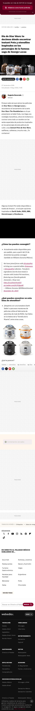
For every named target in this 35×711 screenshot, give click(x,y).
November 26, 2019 (11, 291)
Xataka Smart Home (8, 635)
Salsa (4, 585)
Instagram (17, 533)
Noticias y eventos (25, 560)
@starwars (29, 266)
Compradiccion (7, 672)
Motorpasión (22, 652)
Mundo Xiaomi (7, 638)
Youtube (12, 533)
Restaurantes (7, 564)
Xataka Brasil (6, 685)
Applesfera (5, 632)
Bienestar (5, 581)
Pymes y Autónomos (24, 669)
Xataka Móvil (6, 629)
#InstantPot (28, 263)
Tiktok (3, 537)
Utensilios (12, 364)
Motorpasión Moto (24, 655)
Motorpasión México (24, 698)
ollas (30, 364)
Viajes (20, 568)
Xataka (4, 626)
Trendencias (6, 666)
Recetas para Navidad (7, 576)
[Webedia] (8, 615)
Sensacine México (24, 688)
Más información (20, 709)
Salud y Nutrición (24, 564)
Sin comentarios (9, 79)
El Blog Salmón (23, 666)
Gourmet (5, 560)
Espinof (20, 642)
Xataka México (7, 682)
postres (23, 27)
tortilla (17, 27)
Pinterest (25, 533)
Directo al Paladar (8, 652)
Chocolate (22, 585)
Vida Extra (21, 629)
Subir (28, 614)
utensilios (22, 364)
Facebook (17, 79)
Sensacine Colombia (25, 691)
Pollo (20, 581)
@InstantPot (9, 269)
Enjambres (22, 574)
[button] (15, 95)
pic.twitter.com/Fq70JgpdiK (13, 285)
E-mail (27, 79)
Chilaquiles (19, 524)
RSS (21, 533)
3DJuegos (21, 626)
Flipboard (24, 79)
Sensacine (21, 639)
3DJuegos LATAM (23, 682)
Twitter (20, 79)
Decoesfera (6, 669)
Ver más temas (7, 593)
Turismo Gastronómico (7, 569)
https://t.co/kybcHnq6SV (12, 283)
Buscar (26, 604)
